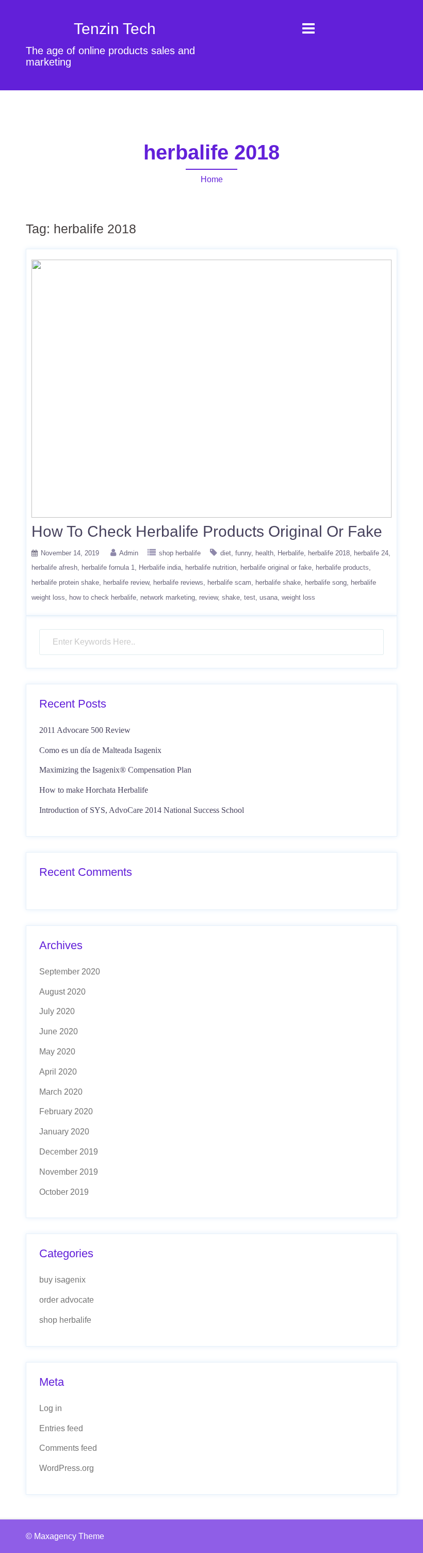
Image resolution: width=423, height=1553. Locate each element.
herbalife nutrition (210, 567)
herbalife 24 (371, 553)
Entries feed (61, 1428)
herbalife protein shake (65, 582)
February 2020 (66, 1111)
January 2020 (64, 1131)
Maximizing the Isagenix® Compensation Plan (115, 769)
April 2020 (58, 1071)
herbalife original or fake (276, 567)
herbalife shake (278, 582)
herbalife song (326, 582)
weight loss (298, 597)
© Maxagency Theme (65, 1536)
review (208, 597)
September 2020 (69, 971)
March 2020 (61, 1091)
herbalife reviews (178, 582)
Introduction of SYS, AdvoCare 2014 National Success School (141, 810)
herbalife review (126, 582)
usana (268, 597)
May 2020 (57, 1051)
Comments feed (68, 1448)
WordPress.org (66, 1468)
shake (231, 597)
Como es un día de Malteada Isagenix (100, 750)
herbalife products (342, 567)
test (249, 597)
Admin (128, 553)
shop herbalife (180, 553)
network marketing (167, 597)
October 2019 (64, 1192)
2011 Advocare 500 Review (85, 730)
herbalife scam (229, 582)
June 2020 (58, 1031)
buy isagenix (62, 1279)
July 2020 (57, 1011)
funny (243, 553)
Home (212, 179)
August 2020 (62, 991)
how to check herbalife (102, 597)
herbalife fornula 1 (108, 567)
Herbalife (291, 553)
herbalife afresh (54, 567)
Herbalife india (160, 567)
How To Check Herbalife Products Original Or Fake (206, 531)
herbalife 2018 (329, 553)
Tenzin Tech (115, 28)
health (264, 553)
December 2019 (68, 1151)
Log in (50, 1408)
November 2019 (68, 1171)
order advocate (66, 1299)
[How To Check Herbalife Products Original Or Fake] (211, 387)
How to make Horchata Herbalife (93, 790)
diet (225, 553)
